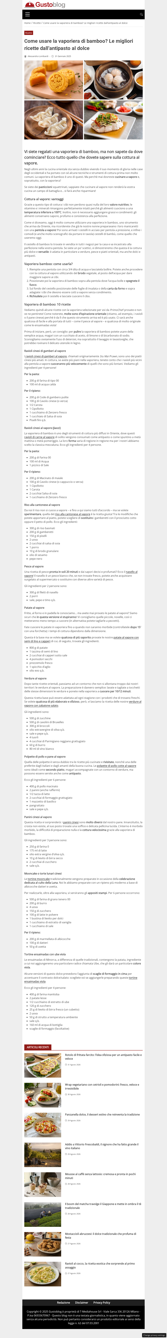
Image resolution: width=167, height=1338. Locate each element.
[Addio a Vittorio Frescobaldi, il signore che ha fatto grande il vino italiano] (42, 1155)
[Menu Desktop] (27, 14)
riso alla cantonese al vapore (72, 514)
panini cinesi (71, 822)
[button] (141, 14)
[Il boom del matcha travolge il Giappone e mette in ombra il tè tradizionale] (42, 1214)
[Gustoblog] (44, 4)
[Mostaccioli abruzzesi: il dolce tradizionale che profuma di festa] (42, 1244)
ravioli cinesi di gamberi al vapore (46, 356)
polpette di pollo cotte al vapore (116, 766)
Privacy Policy (101, 1302)
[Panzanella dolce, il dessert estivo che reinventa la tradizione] (42, 1125)
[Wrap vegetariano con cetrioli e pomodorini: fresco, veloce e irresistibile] (42, 1095)
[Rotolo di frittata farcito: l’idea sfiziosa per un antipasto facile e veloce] (42, 1065)
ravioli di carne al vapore (39, 437)
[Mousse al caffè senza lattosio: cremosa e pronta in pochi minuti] (42, 1184)
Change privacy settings (154, 1335)
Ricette (28, 32)
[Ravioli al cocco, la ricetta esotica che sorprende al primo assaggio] (42, 1274)
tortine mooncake (39, 879)
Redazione (63, 1302)
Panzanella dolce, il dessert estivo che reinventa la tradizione (102, 1114)
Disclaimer (81, 1302)
